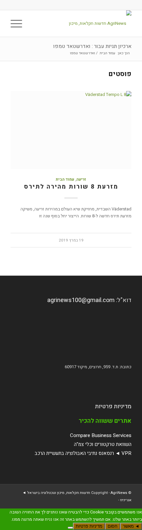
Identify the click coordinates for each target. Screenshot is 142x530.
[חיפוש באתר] (33, 23)
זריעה (81, 179)
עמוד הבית (65, 179)
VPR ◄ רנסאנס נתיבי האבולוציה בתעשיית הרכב (83, 453)
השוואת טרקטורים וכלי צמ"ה (102, 444)
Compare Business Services (100, 435)
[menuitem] (33, 23)
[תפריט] (18, 23)
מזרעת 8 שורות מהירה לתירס (71, 186)
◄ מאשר (131, 526)
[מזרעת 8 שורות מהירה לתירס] (71, 130)
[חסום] (70, 528)
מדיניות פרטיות (113, 406)
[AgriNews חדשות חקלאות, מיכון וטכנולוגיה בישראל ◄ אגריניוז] (83, 23)
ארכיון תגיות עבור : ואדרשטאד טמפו (92, 46)
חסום (113, 526)
